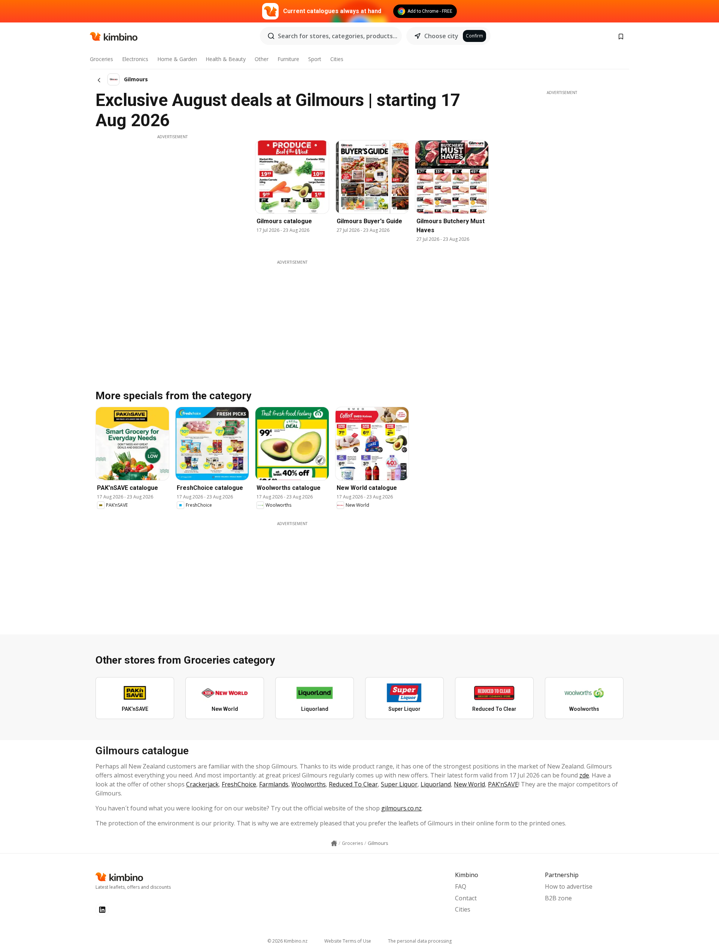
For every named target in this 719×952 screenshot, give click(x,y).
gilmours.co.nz (401, 808)
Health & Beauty (226, 59)
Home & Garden (177, 59)
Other (262, 59)
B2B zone (558, 898)
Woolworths (308, 784)
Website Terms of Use (347, 941)
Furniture (288, 59)
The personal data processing (420, 941)
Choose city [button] (441, 36)
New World (469, 784)
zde (584, 775)
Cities (336, 59)
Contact (466, 898)
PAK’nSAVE (503, 784)
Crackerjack (202, 784)
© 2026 (287, 941)
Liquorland (436, 784)
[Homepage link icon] (334, 843)
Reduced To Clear (353, 784)
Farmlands (273, 784)
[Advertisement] (172, 192)
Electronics (135, 59)
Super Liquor (399, 784)
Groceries (101, 59)
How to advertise (568, 886)
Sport (314, 59)
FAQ (460, 886)
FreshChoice (239, 784)
